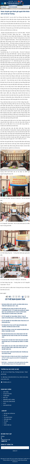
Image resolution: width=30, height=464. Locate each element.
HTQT (4, 403)
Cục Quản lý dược (8, 417)
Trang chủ (4, 7)
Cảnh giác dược (7, 419)
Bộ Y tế (5, 415)
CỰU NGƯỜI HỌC (7, 405)
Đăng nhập (10, 1)
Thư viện (6, 421)
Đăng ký (15, 450)
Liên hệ (15, 1)
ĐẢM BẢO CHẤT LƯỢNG (9, 399)
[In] (25, 296)
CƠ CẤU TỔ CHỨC (7, 393)
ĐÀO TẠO (5, 397)
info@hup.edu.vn (7, 382)
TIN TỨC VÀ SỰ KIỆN (12, 7)
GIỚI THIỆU (6, 391)
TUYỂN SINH (6, 395)
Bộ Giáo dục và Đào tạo (9, 413)
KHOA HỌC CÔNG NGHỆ (9, 401)
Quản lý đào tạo (7, 425)
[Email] (28, 296)
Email (5, 423)
